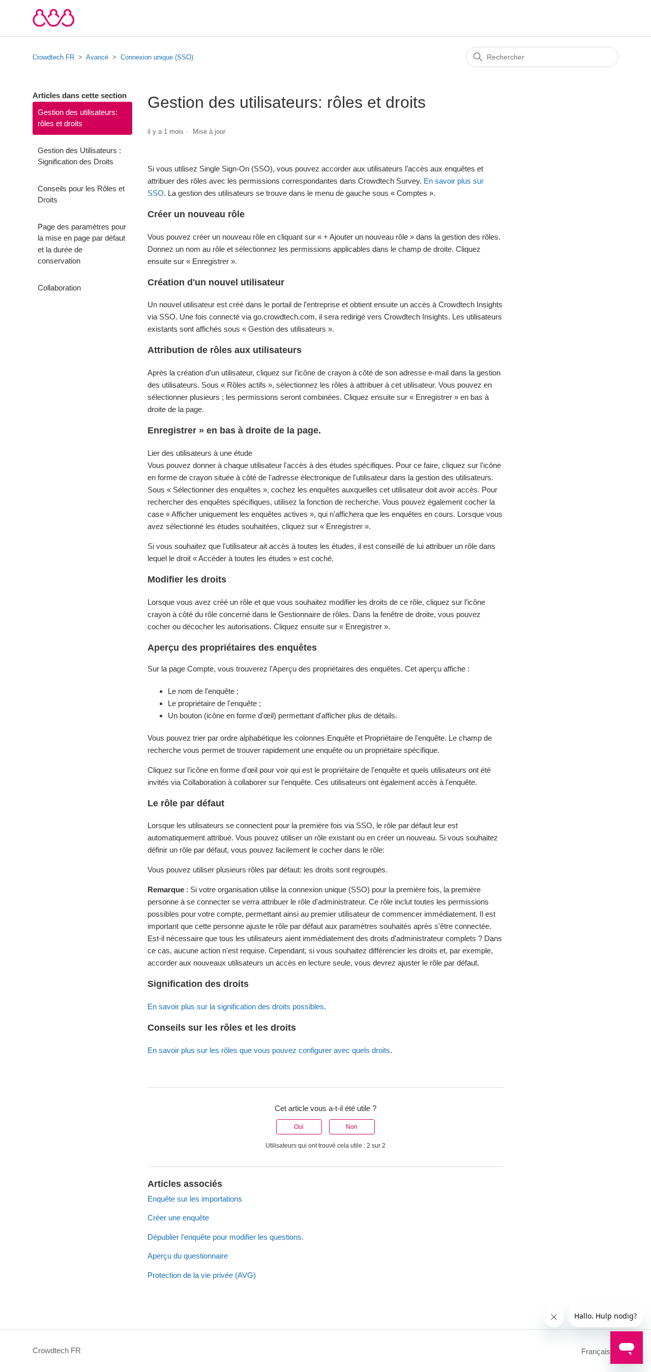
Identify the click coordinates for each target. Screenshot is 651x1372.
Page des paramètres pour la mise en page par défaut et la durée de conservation (82, 244)
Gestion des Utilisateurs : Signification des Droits (79, 156)
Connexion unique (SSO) (157, 57)
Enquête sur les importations (194, 1198)
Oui (299, 1126)
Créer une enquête (178, 1217)
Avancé (97, 57)
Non (352, 1126)
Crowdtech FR (53, 57)
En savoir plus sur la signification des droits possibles (235, 1006)
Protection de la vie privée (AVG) (201, 1275)
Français (596, 1351)
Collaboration (59, 287)
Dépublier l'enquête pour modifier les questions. (225, 1237)
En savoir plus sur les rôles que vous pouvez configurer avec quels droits (268, 1050)
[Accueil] (54, 18)
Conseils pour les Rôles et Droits (81, 194)
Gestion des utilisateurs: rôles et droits (77, 118)
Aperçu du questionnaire (187, 1255)
